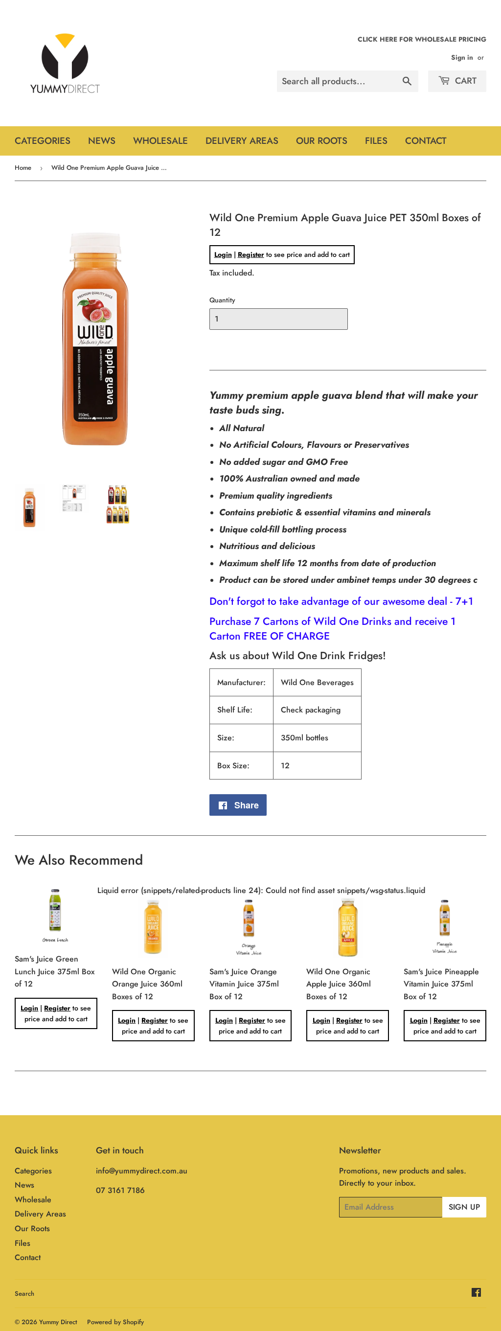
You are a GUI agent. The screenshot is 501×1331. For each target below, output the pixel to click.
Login (223, 254)
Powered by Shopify (115, 1322)
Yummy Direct (58, 1322)
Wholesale (160, 140)
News (101, 140)
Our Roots (321, 140)
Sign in (462, 57)
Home (23, 167)
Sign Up (464, 1207)
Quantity (222, 300)
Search (24, 1293)
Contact (426, 140)
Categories (42, 140)
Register (251, 254)
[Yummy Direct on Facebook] (476, 1293)
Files (376, 140)
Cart (465, 80)
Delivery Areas (241, 140)
